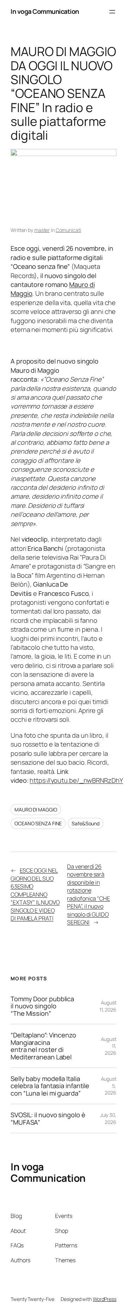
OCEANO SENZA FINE (38, 823)
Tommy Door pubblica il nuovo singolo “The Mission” (42, 1006)
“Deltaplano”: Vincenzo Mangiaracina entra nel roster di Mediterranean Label (43, 1045)
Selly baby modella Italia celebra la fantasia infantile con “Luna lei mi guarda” (50, 1086)
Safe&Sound (85, 823)
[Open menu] (112, 11)
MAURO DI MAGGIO (35, 809)
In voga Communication (45, 11)
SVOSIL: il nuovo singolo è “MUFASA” (48, 1118)
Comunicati (68, 230)
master (42, 230)
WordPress (104, 1299)
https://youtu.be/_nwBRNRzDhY (76, 780)
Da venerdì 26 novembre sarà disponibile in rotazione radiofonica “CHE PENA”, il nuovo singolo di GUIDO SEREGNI (88, 894)
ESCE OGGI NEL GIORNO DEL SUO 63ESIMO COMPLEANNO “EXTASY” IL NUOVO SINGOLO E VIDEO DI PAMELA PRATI (35, 894)
